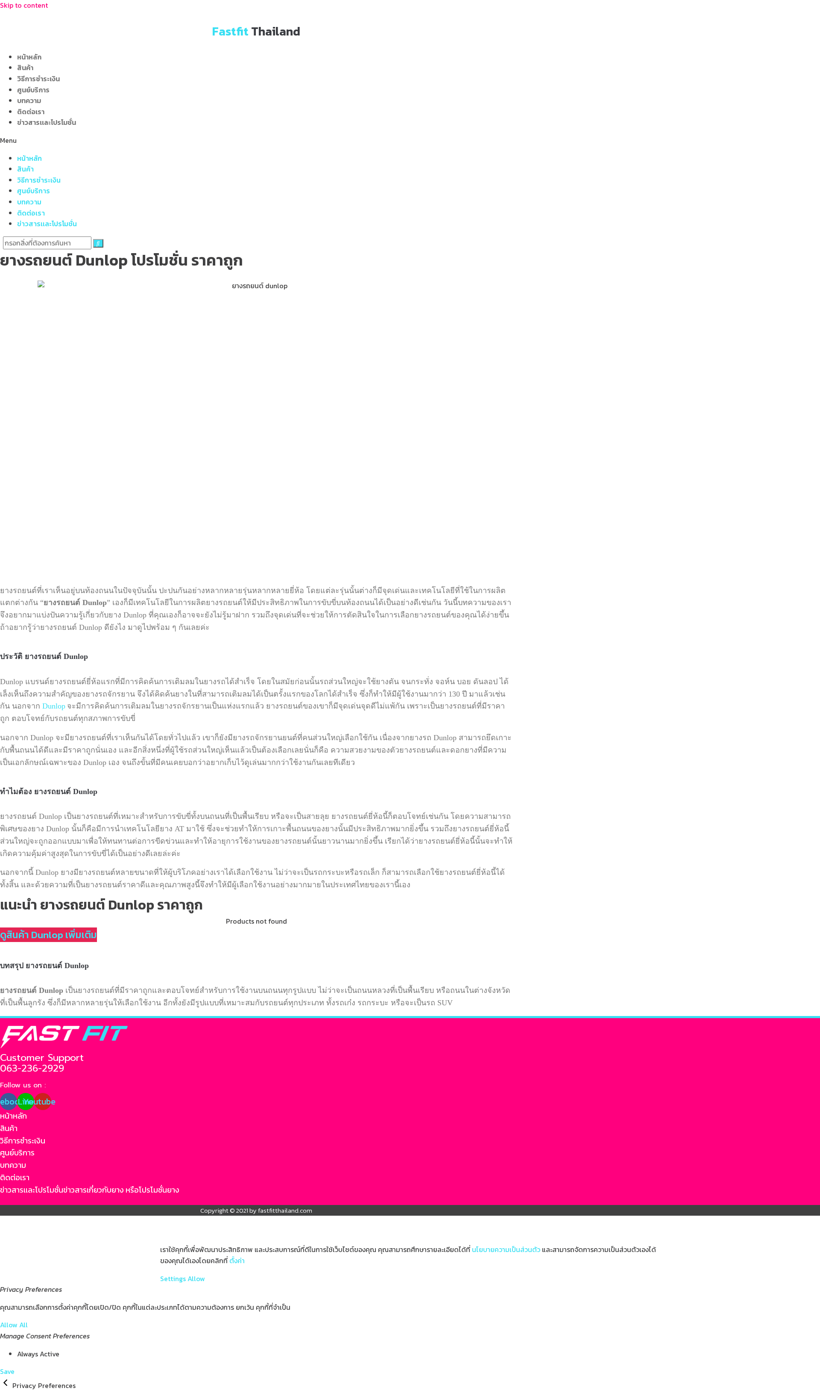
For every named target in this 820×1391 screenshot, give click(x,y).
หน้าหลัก (29, 57)
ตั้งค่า (237, 1260)
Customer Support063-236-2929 (42, 1063)
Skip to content (24, 5)
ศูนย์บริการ (33, 90)
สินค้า (25, 67)
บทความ (29, 100)
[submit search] (98, 243)
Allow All (14, 1325)
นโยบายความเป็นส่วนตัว (506, 1249)
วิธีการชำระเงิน (38, 79)
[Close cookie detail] (6, 1385)
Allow (196, 1278)
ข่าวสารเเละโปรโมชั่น (46, 122)
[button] (256, 140)
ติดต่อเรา (30, 111)
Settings (173, 1278)
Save (7, 1371)
